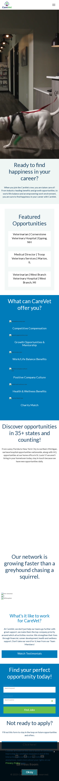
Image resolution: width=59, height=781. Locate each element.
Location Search (8, 696)
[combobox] (29, 690)
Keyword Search (8, 685)
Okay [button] (29, 772)
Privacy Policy (12, 763)
